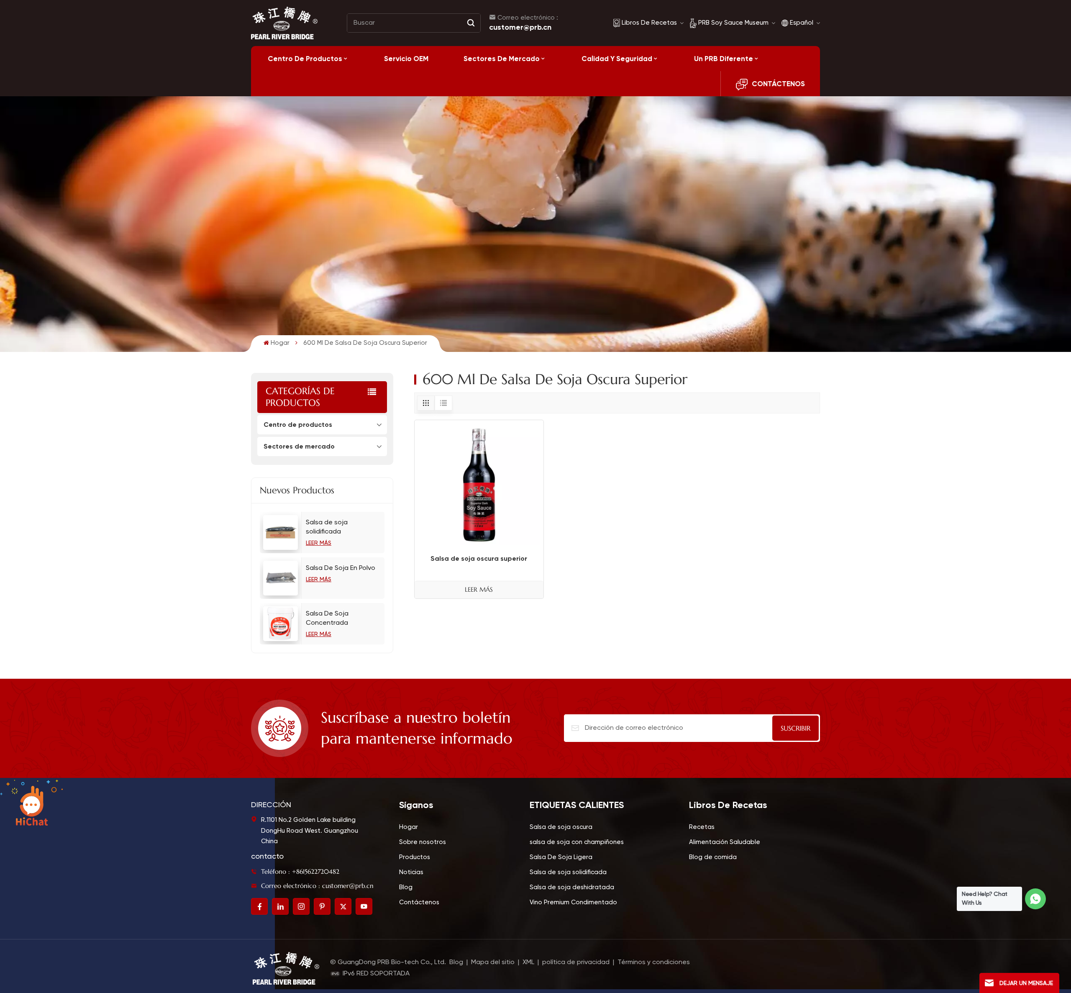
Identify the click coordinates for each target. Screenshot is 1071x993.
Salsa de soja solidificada (327, 527)
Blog (406, 887)
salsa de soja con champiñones (577, 842)
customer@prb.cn (520, 27)
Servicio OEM (406, 58)
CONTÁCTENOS (778, 84)
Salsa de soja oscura (561, 827)
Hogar (280, 343)
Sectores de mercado (502, 58)
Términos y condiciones (653, 962)
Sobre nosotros (422, 842)
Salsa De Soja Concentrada (327, 618)
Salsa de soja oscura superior (478, 558)
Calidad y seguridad (617, 58)
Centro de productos (305, 58)
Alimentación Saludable (724, 842)
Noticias (411, 872)
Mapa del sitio (493, 962)
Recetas (702, 827)
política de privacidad (576, 962)
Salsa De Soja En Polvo (340, 568)
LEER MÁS (318, 543)
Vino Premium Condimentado (573, 902)
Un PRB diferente (723, 58)
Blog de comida (713, 857)
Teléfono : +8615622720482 (300, 871)
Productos (414, 857)
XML (528, 962)
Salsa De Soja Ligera (561, 857)
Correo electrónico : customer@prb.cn (317, 886)
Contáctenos (419, 902)
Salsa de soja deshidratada (572, 887)
